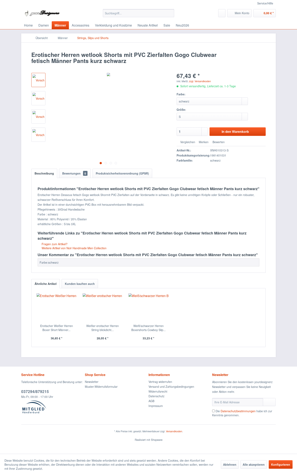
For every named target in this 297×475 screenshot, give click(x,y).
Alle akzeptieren (254, 464)
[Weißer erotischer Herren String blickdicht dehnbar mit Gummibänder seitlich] (103, 307)
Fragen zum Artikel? (54, 244)
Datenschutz (156, 396)
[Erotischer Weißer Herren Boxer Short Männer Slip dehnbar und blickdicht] (57, 307)
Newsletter (91, 382)
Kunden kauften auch (80, 284)
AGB (151, 401)
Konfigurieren (280, 464)
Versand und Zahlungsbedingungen (171, 386)
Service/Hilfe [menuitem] (265, 3)
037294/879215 (35, 391)
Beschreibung (44, 173)
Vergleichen (187, 142)
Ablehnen (229, 464)
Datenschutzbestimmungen (238, 411)
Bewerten (218, 142)
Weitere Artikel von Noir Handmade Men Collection (73, 248)
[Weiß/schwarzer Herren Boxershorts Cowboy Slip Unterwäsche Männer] (148, 307)
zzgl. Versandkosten (200, 81)
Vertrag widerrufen (160, 382)
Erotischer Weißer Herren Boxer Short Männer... (56, 328)
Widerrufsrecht (157, 391)
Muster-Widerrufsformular (101, 386)
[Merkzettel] (221, 13)
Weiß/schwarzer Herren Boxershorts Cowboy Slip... (148, 328)
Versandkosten (174, 431)
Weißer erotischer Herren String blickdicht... (102, 328)
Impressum (155, 406)
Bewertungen (74, 173)
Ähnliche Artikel (46, 284)
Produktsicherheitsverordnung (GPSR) (122, 173)
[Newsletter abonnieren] (269, 402)
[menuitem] (138, 13)
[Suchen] (170, 13)
